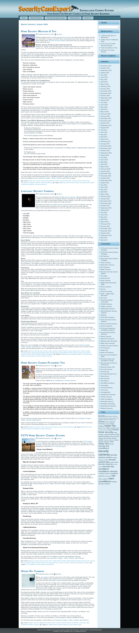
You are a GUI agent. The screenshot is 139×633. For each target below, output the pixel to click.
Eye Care (104, 298)
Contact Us (87, 18)
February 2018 (105, 114)
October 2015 (105, 178)
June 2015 (104, 187)
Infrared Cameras (68, 351)
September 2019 (106, 70)
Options (43, 564)
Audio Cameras (106, 262)
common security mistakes (57, 40)
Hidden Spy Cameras (32, 571)
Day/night (63, 354)
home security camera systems (108, 435)
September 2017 (106, 125)
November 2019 (106, 66)
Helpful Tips (62, 182)
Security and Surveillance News (40, 352)
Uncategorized (105, 392)
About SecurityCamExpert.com (45, 630)
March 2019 (105, 84)
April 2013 (104, 240)
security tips (108, 466)
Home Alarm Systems (108, 317)
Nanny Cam (66, 624)
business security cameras (109, 418)
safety (112, 442)
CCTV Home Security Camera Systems (43, 435)
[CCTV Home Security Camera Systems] (28, 451)
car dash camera (108, 419)
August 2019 (105, 72)
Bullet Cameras (106, 269)
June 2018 (104, 105)
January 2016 (105, 171)
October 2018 (105, 95)
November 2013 (106, 231)
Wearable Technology (108, 404)
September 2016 (106, 153)
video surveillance (106, 480)
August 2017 (105, 127)
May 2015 (104, 189)
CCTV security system (59, 446)
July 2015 (104, 185)
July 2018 (104, 102)
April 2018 (104, 109)
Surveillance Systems (34, 182)
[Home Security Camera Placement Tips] (28, 378)
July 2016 (104, 157)
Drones (103, 289)
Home (24, 18)
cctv (114, 419)
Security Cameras (77, 181)
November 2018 (106, 93)
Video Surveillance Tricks (109, 48)
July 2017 (104, 130)
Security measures (105, 464)
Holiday (109, 430)
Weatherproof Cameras (108, 406)
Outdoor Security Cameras (38, 562)
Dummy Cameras (106, 291)
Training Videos (75, 18)
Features (107, 423)
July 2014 (104, 212)
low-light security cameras (67, 197)
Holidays (103, 315)
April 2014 (104, 219)
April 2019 (104, 82)
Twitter (53, 178)
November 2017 (106, 121)
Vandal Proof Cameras (108, 394)
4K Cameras (105, 256)
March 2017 (105, 139)
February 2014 (105, 224)
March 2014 (105, 221)
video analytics (103, 479)
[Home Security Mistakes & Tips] (28, 47)
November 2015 (106, 176)
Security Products (36, 18)
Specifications (50, 564)
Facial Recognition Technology (107, 301)
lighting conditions (77, 354)
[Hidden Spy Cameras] (28, 586)
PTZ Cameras (105, 348)
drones (101, 421)
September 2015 (106, 180)
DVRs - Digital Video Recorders (57, 561)
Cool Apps (104, 276)
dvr (47, 624)
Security (111, 444)
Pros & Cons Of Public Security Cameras (108, 44)
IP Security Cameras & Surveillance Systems (108, 329)
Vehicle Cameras (106, 397)
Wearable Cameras (107, 401)
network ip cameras (109, 440)
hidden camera (102, 428)
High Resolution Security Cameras (76, 561)
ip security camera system (87, 182)
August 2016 (105, 155)
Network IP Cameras (107, 339)
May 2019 (104, 79)
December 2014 (106, 201)
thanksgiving (108, 476)
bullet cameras (109, 416)
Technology (82, 623)
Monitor (61, 624)
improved (68, 354)
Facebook (41, 178)
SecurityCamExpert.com (108, 374)
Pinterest (68, 178)
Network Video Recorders (109, 341)
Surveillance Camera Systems (97, 10)
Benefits (101, 416)
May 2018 (104, 107)
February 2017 (105, 141)
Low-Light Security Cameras (37, 191)
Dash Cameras (106, 280)
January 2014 (105, 226)
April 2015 (104, 192)
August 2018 (105, 100)
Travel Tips (104, 390)
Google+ (47, 178)
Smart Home (105, 376)
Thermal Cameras (107, 387)
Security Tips (85, 181)
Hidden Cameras (33, 623)
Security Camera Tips (65, 181)
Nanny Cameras (56, 623)
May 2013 (104, 237)
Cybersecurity (105, 278)
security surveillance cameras (44, 356)
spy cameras (45, 577)
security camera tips (40, 184)
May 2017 (104, 134)
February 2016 (105, 169)
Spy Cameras (105, 378)
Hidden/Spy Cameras (45, 623)
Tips (113, 475)
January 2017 (105, 144)
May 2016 (104, 162)
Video (79, 624)
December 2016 (106, 146)
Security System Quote (95, 630)
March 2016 (105, 166)
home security (66, 37)
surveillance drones (104, 473)
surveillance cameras (107, 471)
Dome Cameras (106, 287)
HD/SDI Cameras (106, 304)
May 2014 (104, 217)
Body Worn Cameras (107, 265)
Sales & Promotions (107, 352)
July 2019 (104, 75)
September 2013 (106, 235)
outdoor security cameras (108, 441)
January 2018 (105, 116)
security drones (113, 462)
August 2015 (105, 182)
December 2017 (106, 118)
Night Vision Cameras (79, 351)
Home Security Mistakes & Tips (38, 31)
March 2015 (105, 194)
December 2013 (106, 228)
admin (60, 34)
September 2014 (106, 208)
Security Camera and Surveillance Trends (47, 181)
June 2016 (104, 160)
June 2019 (104, 77)
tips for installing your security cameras (62, 380)
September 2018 (106, 98)
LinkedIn (59, 178)
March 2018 (105, 111)
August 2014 (105, 210)
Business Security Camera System (38, 351)
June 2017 (104, 132)
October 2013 (105, 233)
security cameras (30, 356)
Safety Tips (32, 181)
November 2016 (106, 148)
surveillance (103, 469)
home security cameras (73, 182)
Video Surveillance (46, 182)
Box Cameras (105, 267)
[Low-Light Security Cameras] (28, 206)
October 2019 (105, 68)
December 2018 (106, 91)
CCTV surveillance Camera (33, 564)
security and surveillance (28, 184)
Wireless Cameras (34, 624)
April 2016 (104, 164)
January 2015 (105, 199)
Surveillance (24, 182)
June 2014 (104, 215)
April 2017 (104, 137)
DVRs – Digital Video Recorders (107, 294)
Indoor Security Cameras (55, 351)
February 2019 (105, 86)
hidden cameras (56, 580)
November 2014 (106, 203)
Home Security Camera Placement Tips (43, 362)
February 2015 (105, 196)
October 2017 (105, 123)
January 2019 (105, 89)
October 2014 (105, 205)
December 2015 (106, 173)
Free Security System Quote (56, 18)
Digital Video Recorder (72, 630)
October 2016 (105, 150)
